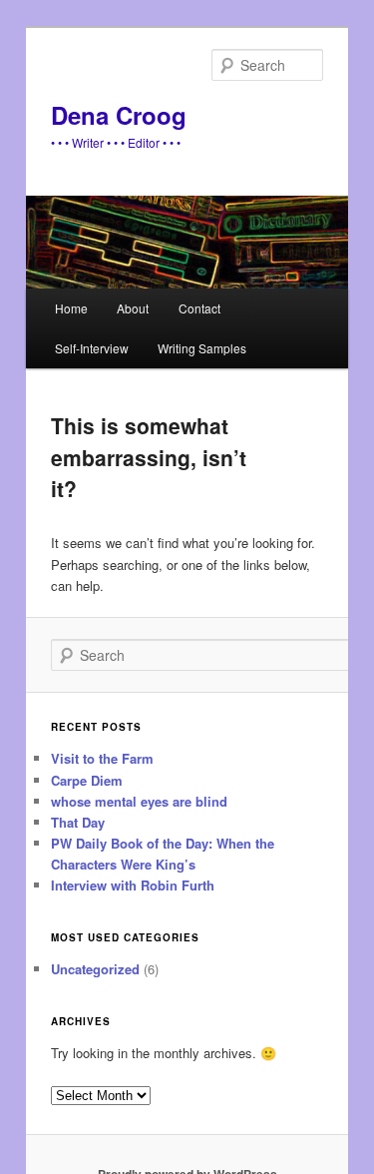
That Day (78, 822)
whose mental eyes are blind (139, 801)
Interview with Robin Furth (132, 885)
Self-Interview (92, 347)
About (133, 307)
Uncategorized (95, 968)
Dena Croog (119, 115)
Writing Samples (202, 347)
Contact (199, 307)
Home (71, 307)
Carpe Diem (87, 780)
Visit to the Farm (102, 758)
